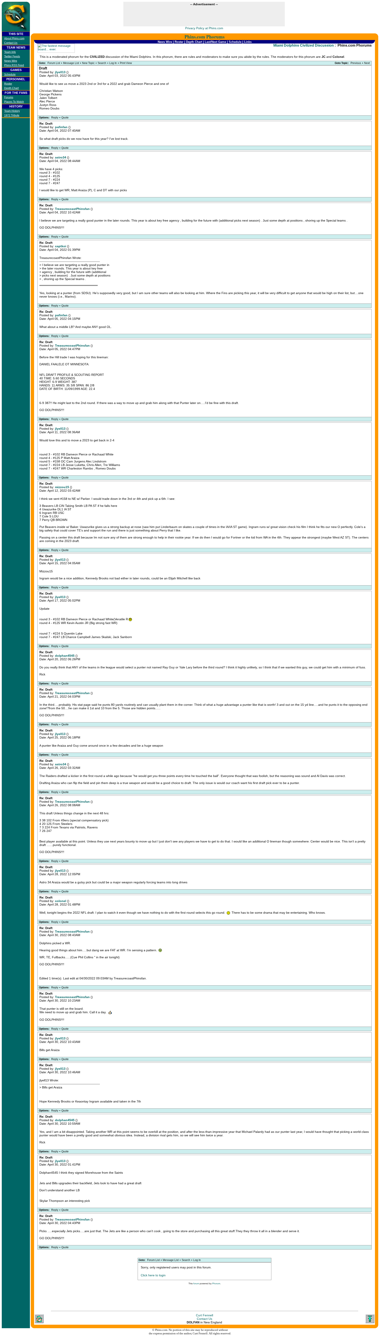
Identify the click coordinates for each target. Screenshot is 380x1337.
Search (102, 63)
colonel (61, 901)
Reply (54, 117)
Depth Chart (11, 88)
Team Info (10, 52)
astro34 (61, 157)
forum (196, 1283)
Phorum (216, 1283)
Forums (8, 97)
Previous (356, 63)
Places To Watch (14, 101)
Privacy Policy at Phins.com (204, 28)
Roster (8, 83)
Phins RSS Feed (14, 65)
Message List (71, 63)
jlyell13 (60, 72)
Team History (12, 111)
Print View (126, 63)
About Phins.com (14, 38)
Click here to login (153, 1275)
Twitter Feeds (12, 56)
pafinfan (61, 127)
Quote (65, 117)
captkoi (61, 246)
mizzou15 (62, 487)
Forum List (54, 63)
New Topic (88, 63)
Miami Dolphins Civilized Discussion (303, 45)
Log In (113, 63)
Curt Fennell (204, 1315)
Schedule (10, 74)
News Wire (10, 60)
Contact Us (10, 42)
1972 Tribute (11, 115)
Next (367, 63)
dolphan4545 (65, 655)
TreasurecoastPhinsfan (73, 209)
